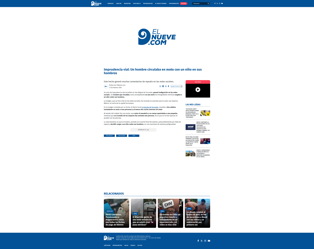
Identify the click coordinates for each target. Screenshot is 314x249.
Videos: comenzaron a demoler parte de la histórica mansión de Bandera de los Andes (203, 153)
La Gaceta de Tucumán (150, 107)
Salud (126, 245)
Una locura (121, 135)
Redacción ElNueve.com (117, 85)
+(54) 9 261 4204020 (156, 238)
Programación (174, 3)
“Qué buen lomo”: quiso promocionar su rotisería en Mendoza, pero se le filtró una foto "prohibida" (192, 113)
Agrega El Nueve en (175, 86)
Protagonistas (148, 3)
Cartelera (107, 245)
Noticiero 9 (137, 3)
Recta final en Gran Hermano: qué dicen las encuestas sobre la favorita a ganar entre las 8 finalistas (192, 141)
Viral (133, 135)
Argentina (127, 3)
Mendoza (110, 3)
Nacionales (109, 135)
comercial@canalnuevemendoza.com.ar (137, 238)
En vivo (183, 3)
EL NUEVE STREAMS (160, 3)
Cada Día (118, 3)
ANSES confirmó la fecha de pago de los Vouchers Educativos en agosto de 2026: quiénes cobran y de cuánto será (203, 127)
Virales (133, 245)
